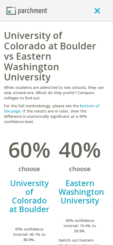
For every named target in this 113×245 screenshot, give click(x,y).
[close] (97, 10)
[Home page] (27, 10)
